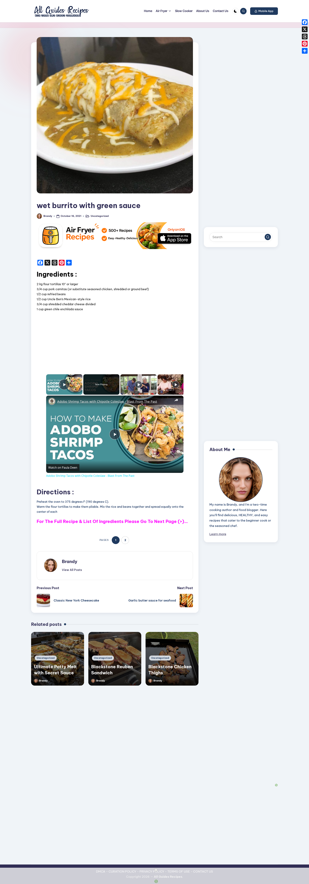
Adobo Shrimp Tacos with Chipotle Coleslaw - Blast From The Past (107, 401)
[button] (264, 11)
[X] (304, 29)
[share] (176, 400)
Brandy (69, 561)
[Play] (138, 384)
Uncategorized (100, 216)
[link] (51, 401)
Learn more (217, 534)
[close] (156, 870)
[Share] (304, 50)
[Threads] (304, 36)
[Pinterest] (304, 43)
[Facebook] (304, 22)
